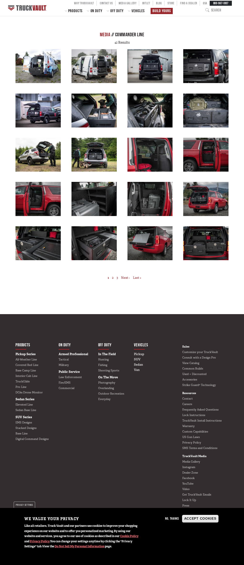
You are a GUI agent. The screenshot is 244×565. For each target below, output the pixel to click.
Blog (159, 3)
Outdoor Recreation (111, 394)
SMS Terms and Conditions (199, 448)
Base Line (21, 433)
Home (28, 8)
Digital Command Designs (32, 439)
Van (137, 370)
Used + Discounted (194, 374)
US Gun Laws (191, 437)
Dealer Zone (190, 473)
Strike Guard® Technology (199, 385)
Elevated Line (24, 405)
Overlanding (106, 388)
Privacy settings (24, 504)
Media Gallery (128, 3)
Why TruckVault (84, 3)
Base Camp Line (25, 370)
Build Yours (161, 11)
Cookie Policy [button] (129, 536)
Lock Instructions (193, 415)
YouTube (187, 484)
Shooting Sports (108, 370)
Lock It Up (189, 500)
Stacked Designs (25, 428)
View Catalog (190, 363)
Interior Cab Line (26, 376)
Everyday (104, 399)
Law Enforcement (70, 377)
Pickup (139, 354)
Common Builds (192, 368)
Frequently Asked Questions (200, 410)
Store (171, 3)
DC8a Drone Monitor (29, 392)
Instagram (188, 467)
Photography (106, 383)
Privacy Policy (39, 541)
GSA (205, 3)
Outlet (146, 3)
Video (186, 489)
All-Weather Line (26, 359)
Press (185, 505)
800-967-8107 (221, 3)
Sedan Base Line (25, 410)
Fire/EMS (65, 383)
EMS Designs (23, 422)
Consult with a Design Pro (199, 357)
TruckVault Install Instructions (202, 420)
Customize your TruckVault (200, 352)
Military (64, 365)
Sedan (138, 365)
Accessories (189, 379)
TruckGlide (22, 381)
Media (105, 34)
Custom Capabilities (195, 431)
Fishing (102, 365)
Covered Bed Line (26, 365)
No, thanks (172, 518)
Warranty (188, 426)
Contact (187, 399)
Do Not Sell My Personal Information (79, 546)
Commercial (66, 388)
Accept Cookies (200, 518)
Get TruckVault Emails (196, 494)
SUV (137, 359)
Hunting (103, 359)
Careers (187, 404)
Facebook (188, 478)
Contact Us (106, 3)
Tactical (64, 359)
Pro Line (20, 387)
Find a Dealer (188, 3)
